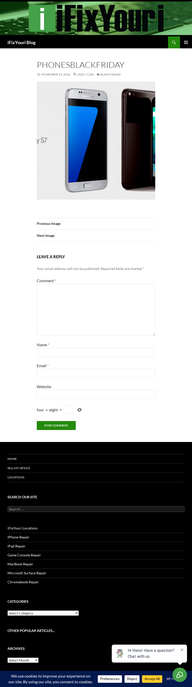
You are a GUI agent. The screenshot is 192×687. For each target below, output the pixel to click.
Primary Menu (186, 42)
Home (12, 459)
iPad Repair (17, 546)
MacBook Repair (20, 564)
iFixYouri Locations (23, 528)
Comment (46, 280)
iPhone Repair (19, 537)
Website (44, 386)
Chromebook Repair (23, 582)
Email (42, 365)
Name (43, 344)
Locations (16, 477)
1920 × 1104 (85, 74)
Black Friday (110, 74)
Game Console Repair (24, 555)
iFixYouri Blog (22, 42)
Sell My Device (19, 468)
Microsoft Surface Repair (27, 573)
